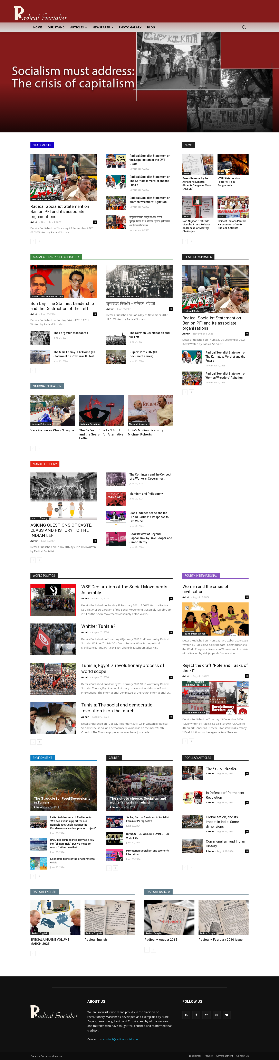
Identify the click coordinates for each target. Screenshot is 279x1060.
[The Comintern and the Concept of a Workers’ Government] (116, 479)
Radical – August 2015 (160, 939)
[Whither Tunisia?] (53, 639)
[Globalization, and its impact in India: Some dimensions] (192, 821)
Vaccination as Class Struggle (52, 430)
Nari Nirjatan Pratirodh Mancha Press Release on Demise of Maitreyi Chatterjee (196, 226)
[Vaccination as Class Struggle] (52, 410)
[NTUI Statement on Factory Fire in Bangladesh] (233, 164)
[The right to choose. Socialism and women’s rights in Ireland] (139, 788)
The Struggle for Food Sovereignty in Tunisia (62, 800)
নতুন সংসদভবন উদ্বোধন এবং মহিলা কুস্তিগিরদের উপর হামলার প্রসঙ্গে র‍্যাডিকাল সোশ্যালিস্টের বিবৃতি (149, 221)
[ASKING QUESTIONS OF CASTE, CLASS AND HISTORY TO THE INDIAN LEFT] (63, 496)
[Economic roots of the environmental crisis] (38, 863)
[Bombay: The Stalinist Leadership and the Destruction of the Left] (63, 281)
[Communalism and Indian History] (192, 846)
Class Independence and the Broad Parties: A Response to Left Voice (149, 517)
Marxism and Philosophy (146, 493)
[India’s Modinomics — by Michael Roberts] (150, 410)
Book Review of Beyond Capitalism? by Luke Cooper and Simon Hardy (150, 538)
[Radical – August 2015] (169, 917)
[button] (244, 27)
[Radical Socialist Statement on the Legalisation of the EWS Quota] (116, 161)
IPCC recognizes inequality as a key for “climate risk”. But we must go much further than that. (72, 843)
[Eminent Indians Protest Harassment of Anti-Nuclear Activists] (233, 207)
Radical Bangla (153, 933)
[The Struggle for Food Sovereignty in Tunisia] (63, 788)
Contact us (242, 1056)
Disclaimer (195, 1056)
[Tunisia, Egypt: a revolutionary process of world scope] (53, 679)
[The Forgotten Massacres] (40, 338)
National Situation (41, 424)
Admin (34, 222)
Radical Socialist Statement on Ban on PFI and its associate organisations (59, 211)
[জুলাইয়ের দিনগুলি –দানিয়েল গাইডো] (139, 281)
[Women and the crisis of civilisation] (215, 619)
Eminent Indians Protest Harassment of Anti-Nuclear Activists (232, 224)
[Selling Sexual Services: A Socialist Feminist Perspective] (114, 822)
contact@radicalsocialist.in (120, 1039)
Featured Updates (41, 199)
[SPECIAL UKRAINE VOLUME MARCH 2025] (55, 917)
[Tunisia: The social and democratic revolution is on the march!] (53, 718)
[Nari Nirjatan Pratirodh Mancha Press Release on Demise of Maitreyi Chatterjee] (197, 207)
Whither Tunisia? (98, 626)
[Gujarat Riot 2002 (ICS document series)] (116, 357)
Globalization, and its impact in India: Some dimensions (222, 821)
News (186, 173)
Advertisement (224, 1056)
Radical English (40, 933)
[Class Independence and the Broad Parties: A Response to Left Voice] (116, 518)
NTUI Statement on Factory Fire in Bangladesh (229, 182)
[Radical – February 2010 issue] (224, 917)
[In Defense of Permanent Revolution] (192, 797)
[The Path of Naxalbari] (192, 773)
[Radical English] (110, 917)
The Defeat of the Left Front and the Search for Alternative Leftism (101, 434)
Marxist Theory (39, 518)
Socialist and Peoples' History (47, 296)
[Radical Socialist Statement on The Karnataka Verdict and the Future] (116, 182)
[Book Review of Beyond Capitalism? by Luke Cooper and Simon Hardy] (116, 539)
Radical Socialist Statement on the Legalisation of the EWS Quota (149, 160)
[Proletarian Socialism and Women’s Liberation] (114, 855)
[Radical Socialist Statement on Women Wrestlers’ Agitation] (116, 203)
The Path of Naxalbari (222, 768)
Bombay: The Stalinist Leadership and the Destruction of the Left (62, 306)
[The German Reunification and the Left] (116, 338)
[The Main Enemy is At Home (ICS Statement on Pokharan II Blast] (40, 357)
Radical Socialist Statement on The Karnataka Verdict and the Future (149, 181)
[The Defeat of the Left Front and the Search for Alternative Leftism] (101, 410)
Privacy (209, 1056)
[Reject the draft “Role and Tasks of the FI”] (215, 697)
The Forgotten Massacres (71, 333)
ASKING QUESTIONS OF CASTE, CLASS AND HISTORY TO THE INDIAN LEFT (61, 530)
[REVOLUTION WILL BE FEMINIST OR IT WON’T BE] (114, 838)
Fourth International (194, 633)
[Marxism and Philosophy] (116, 499)
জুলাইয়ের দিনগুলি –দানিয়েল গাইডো (130, 303)
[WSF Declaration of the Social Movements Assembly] (53, 600)
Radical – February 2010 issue (221, 939)
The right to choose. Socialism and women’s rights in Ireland (138, 800)
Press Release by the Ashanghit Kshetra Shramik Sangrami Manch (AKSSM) (197, 183)
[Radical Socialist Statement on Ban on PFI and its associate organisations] (63, 177)
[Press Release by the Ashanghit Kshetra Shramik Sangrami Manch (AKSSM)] (197, 164)
